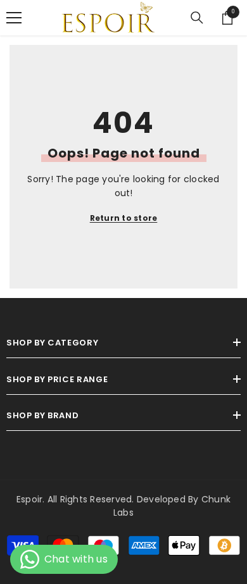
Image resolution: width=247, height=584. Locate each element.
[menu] (14, 17)
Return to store (124, 218)
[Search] (197, 17)
